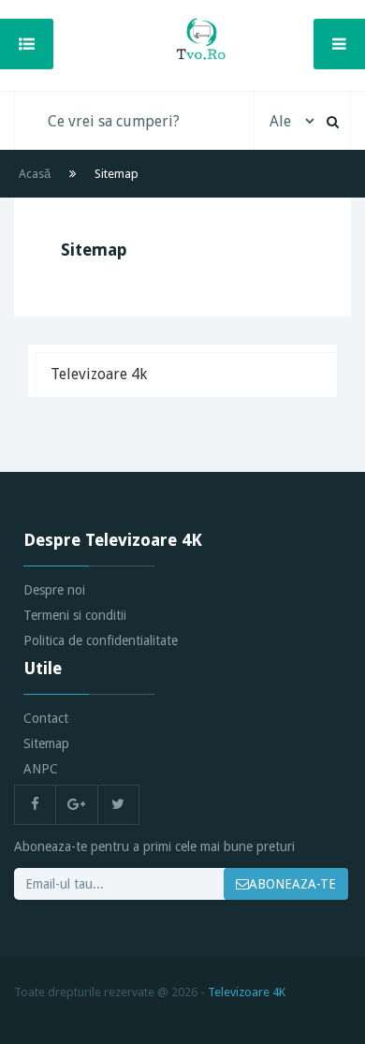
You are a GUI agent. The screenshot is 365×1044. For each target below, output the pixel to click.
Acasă (35, 174)
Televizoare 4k (99, 374)
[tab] (186, 374)
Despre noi (54, 589)
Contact (45, 718)
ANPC (40, 768)
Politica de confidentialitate (100, 640)
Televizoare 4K (246, 992)
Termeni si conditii (74, 615)
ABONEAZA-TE (292, 883)
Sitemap (46, 743)
